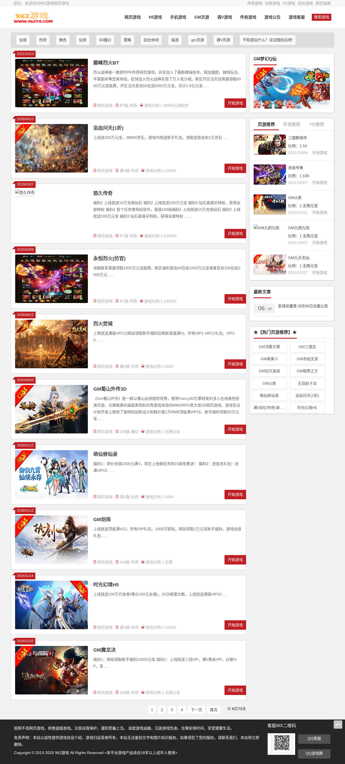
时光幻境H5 (106, 584)
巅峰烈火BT (106, 63)
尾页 (214, 710)
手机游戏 (178, 17)
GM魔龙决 (104, 650)
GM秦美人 (269, 359)
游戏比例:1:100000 (160, 301)
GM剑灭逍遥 (269, 371)
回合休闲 (151, 40)
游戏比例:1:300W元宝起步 (166, 105)
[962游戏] (32, 21)
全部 (23, 40)
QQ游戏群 (314, 753)
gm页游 (197, 40)
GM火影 (269, 383)
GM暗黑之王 (307, 371)
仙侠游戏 (272, 3)
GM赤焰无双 (307, 359)
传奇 (43, 40)
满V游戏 (224, 17)
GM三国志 (307, 347)
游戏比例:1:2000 (160, 366)
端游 (175, 40)
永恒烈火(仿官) (109, 258)
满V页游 (223, 40)
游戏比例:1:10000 (161, 170)
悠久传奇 (103, 193)
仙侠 (83, 40)
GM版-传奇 (129, 562)
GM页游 (201, 17)
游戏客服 (297, 17)
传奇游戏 (254, 3)
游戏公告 (272, 17)
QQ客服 (314, 738)
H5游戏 (155, 17)
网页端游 (323, 3)
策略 (127, 40)
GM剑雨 (102, 519)
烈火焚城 (103, 323)
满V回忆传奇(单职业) (270, 407)
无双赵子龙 (307, 383)
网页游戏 (133, 17)
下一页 (196, 710)
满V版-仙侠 (129, 497)
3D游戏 (289, 3)
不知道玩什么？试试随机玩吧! (268, 40)
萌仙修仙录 (105, 454)
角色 (63, 40)
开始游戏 (235, 103)
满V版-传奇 (129, 170)
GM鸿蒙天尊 (269, 347)
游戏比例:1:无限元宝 (163, 431)
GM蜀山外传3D (110, 389)
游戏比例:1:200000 (160, 236)
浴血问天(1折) (108, 128)
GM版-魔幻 (129, 431)
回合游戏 (305, 3)
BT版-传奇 (128, 105)
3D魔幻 (105, 40)
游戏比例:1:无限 (159, 562)
